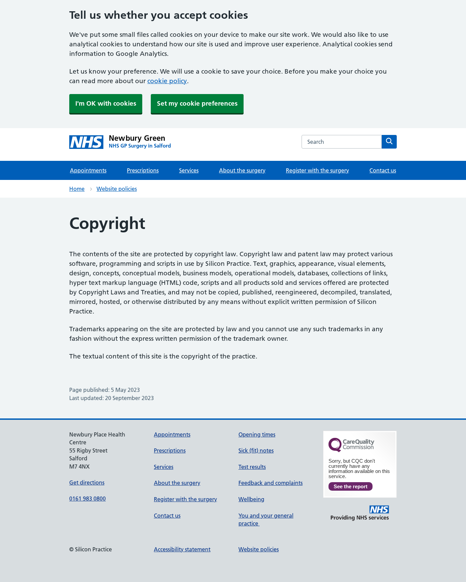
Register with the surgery (317, 170)
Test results (252, 466)
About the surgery (242, 170)
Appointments (88, 170)
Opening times (256, 434)
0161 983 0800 (87, 498)
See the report (350, 486)
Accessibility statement (182, 549)
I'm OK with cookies (105, 103)
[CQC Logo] (351, 450)
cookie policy (167, 81)
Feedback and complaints (270, 482)
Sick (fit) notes (256, 450)
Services (189, 170)
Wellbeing (251, 499)
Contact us (382, 170)
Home (77, 188)
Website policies (117, 188)
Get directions (86, 482)
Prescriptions (143, 170)
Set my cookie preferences (197, 103)
